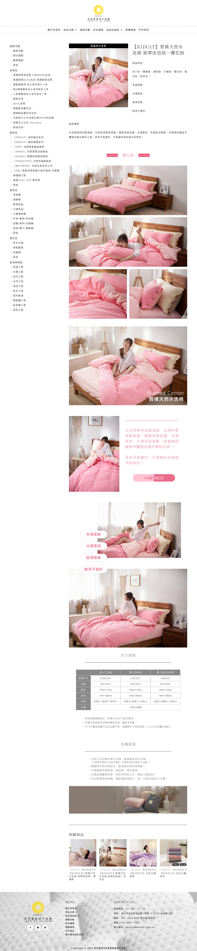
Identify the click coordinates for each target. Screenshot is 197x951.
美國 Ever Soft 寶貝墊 (26, 180)
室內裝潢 (18, 295)
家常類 (17, 194)
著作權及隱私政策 (74, 934)
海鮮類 (17, 199)
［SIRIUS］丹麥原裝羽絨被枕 (30, 151)
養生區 (14, 238)
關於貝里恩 (54, 29)
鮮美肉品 (18, 204)
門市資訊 (144, 29)
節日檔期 (18, 55)
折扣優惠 (98, 29)
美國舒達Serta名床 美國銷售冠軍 (32, 79)
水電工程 (18, 271)
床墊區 (14, 70)
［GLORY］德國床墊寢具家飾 (30, 156)
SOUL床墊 (19, 103)
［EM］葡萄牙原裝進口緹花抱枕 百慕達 (36, 170)
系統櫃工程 (19, 305)
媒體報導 (130, 29)
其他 (15, 65)
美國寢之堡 (19, 175)
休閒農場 (18, 247)
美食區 (14, 190)
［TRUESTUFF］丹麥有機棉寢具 (32, 161)
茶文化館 (18, 242)
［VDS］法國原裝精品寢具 (28, 146)
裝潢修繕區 (16, 262)
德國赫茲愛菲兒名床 (24, 113)
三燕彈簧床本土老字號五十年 (30, 94)
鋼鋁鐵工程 (19, 300)
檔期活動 (85, 29)
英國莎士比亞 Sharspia (27, 122)
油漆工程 (18, 286)
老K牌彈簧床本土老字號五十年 (31, 89)
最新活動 (18, 50)
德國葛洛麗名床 (22, 108)
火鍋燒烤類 (19, 213)
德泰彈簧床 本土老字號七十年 (30, 84)
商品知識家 (112, 29)
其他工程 (18, 309)
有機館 (17, 252)
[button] (74, 77)
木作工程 (18, 281)
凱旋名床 (18, 98)
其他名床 (18, 127)
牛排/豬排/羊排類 (23, 218)
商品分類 (68, 29)
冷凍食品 (18, 209)
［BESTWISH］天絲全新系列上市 (33, 165)
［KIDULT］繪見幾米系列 (28, 137)
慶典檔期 (18, 60)
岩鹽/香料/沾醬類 (23, 223)
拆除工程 (18, 267)
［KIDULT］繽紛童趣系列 (28, 142)
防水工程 (18, 290)
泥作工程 (18, 276)
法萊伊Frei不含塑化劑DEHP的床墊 (33, 117)
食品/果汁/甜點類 (23, 228)
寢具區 (14, 132)
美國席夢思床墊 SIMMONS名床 (32, 75)
